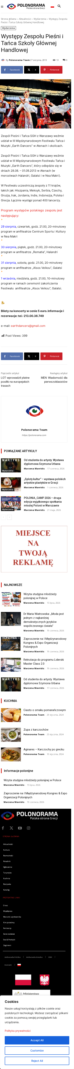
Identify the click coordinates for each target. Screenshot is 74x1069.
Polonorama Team (19, 60)
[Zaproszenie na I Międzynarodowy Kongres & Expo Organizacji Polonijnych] (11, 644)
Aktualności (25, 19)
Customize (37, 1050)
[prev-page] (3, 517)
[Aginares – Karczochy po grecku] (11, 755)
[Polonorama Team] (3, 60)
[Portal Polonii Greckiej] (26, 6)
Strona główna (8, 19)
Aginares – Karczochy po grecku (44, 749)
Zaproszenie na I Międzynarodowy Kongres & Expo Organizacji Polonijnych (45, 642)
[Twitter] (11, 828)
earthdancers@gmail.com (28, 326)
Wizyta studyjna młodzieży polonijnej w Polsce (32, 780)
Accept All (37, 1040)
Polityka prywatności (18, 1030)
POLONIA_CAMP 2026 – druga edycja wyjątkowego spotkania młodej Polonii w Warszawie (43, 501)
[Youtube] (20, 828)
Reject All (37, 1060)
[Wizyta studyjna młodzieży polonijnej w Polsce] (11, 599)
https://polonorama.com (34, 435)
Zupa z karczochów (36, 729)
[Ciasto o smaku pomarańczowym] (11, 715)
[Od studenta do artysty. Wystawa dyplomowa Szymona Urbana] (11, 465)
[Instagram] (28, 828)
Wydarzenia (40, 19)
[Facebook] (3, 828)
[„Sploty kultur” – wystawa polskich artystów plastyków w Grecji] (11, 484)
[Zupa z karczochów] (11, 735)
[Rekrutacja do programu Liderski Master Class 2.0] (11, 665)
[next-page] (9, 517)
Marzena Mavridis (34, 468)
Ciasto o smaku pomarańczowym (45, 710)
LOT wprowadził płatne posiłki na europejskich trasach (15, 381)
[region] (37, 1032)
